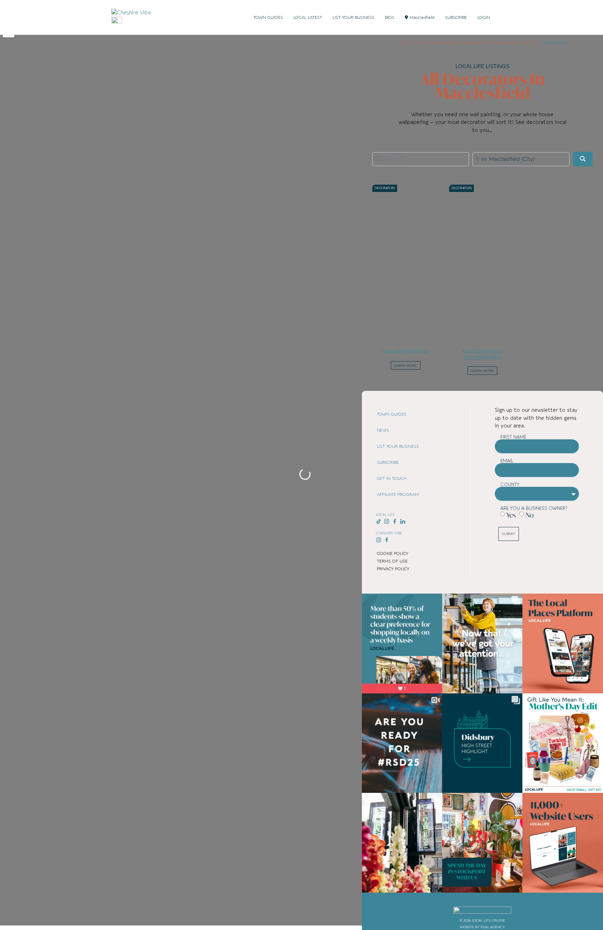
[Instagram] (387, 521)
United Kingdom (444, 43)
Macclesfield (422, 17)
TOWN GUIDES (268, 17)
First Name (513, 437)
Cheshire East (476, 43)
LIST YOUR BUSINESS (353, 17)
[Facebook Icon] (394, 521)
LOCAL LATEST (307, 17)
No (530, 515)
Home (403, 43)
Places (418, 43)
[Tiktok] (379, 521)
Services (531, 43)
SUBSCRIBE (456, 17)
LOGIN (483, 17)
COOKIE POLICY (392, 553)
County (510, 484)
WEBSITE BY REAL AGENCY (482, 927)
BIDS (389, 17)
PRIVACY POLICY (393, 568)
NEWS (383, 430)
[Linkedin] (402, 521)
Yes (511, 515)
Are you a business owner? (533, 508)
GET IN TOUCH (392, 478)
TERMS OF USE (392, 561)
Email (507, 461)
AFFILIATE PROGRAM (398, 494)
